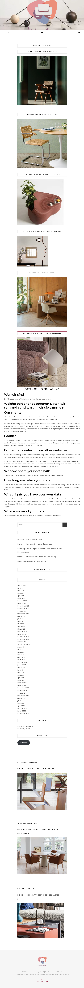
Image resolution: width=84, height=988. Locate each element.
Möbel (37, 974)
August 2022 (21, 698)
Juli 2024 (20, 649)
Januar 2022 (21, 711)
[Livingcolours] (42, 17)
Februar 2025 (22, 631)
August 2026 (21, 585)
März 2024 (21, 660)
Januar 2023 (21, 685)
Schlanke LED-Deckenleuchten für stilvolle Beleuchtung (36, 557)
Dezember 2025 (23, 606)
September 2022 (23, 695)
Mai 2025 (20, 624)
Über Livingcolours (24, 729)
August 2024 (21, 647)
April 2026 (21, 596)
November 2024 (23, 639)
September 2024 (23, 644)
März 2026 (21, 598)
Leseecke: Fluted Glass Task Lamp (29, 539)
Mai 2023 (20, 675)
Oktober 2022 (22, 693)
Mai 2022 (20, 703)
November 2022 (23, 690)
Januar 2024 (21, 665)
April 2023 (21, 678)
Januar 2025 (21, 634)
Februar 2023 (22, 683)
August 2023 (21, 667)
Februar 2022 (22, 708)
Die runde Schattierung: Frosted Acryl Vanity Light (34, 544)
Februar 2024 (22, 662)
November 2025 (23, 608)
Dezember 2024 (23, 637)
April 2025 (21, 626)
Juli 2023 (20, 670)
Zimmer (26, 974)
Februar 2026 (22, 601)
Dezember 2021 (23, 713)
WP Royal (59, 972)
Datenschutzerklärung (25, 726)
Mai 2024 (20, 655)
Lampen (31, 974)
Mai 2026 (20, 593)
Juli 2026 (20, 588)
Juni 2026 (20, 591)
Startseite (20, 974)
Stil (41, 974)
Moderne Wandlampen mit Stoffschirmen (31, 561)
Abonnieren (24, 743)
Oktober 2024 (22, 642)
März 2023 (21, 680)
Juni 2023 (20, 672)
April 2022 (21, 706)
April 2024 (21, 657)
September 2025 (23, 614)
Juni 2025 (20, 621)
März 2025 (21, 629)
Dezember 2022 (23, 688)
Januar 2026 (21, 603)
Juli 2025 (20, 619)
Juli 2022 (20, 701)
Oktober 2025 (22, 611)
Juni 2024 (20, 652)
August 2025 (21, 616)
